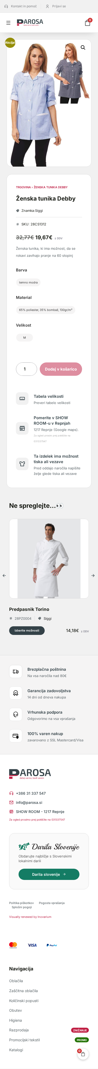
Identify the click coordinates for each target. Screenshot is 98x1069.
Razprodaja (48, 1030)
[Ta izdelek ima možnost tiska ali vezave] (22, 464)
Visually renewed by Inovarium (30, 917)
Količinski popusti (23, 1000)
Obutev (15, 1010)
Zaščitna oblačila (23, 990)
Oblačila (16, 981)
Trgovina (23, 187)
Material (24, 297)
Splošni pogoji (22, 907)
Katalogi (16, 1050)
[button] (83, 47)
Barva (21, 270)
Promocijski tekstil (48, 1040)
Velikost (23, 325)
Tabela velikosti (49, 396)
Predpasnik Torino (29, 609)
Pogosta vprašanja (52, 903)
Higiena (15, 1020)
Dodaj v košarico (61, 369)
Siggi (39, 210)
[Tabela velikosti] (22, 398)
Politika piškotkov (21, 903)
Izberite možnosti (27, 630)
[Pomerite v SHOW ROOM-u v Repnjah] (22, 428)
